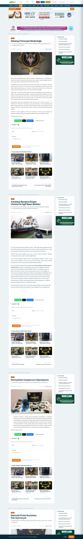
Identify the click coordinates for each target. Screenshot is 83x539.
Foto (38, 2)
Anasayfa (11, 5)
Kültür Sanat (46, 5)
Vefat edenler (67, 5)
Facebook (31, 120)
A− (40, 49)
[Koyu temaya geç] (70, 2)
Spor (38, 5)
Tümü (72, 8)
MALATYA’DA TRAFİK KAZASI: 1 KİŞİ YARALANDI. (32, 8)
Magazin (61, 5)
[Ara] (67, 2)
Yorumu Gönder (16, 146)
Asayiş (21, 5)
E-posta (38, 131)
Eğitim (34, 5)
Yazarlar (48, 2)
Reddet (65, 536)
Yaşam (52, 5)
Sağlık (41, 5)
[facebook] (73, 5)
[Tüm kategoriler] (73, 2)
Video (43, 2)
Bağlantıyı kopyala (48, 49)
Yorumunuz (14, 136)
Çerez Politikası (34, 536)
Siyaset (25, 5)
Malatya (56, 5)
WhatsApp (19, 120)
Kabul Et (71, 536)
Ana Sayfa (10, 194)
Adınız (13, 131)
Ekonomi (29, 5)
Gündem (16, 5)
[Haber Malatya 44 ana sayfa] (12, 2)
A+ (43, 49)
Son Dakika (54, 2)
